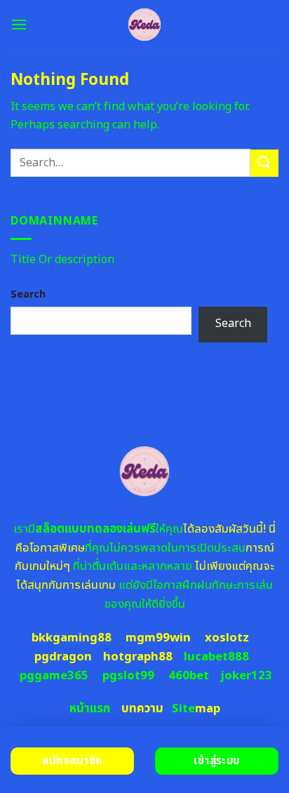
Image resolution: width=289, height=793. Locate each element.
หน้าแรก (89, 709)
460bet (188, 676)
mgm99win (158, 638)
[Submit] (264, 163)
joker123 (246, 676)
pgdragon (63, 657)
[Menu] (19, 24)
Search (28, 294)
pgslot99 (128, 676)
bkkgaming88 (72, 638)
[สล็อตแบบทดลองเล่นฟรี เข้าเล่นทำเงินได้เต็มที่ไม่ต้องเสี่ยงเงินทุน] (144, 24)
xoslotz (227, 638)
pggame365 (54, 676)
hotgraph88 (138, 657)
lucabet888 (216, 657)
